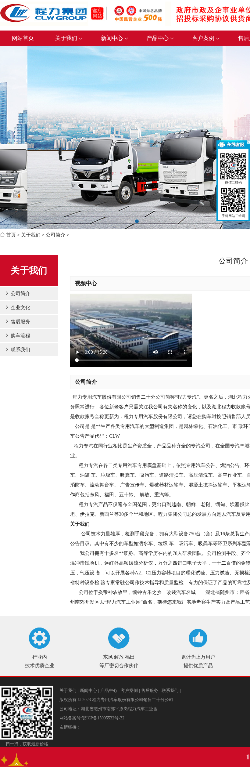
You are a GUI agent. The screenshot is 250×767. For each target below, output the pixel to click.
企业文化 (19, 307)
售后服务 (19, 321)
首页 (11, 234)
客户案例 (204, 38)
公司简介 (55, 234)
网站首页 (23, 38)
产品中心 (158, 38)
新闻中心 (112, 38)
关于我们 (67, 38)
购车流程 (19, 335)
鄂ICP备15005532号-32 (103, 718)
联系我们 (19, 349)
